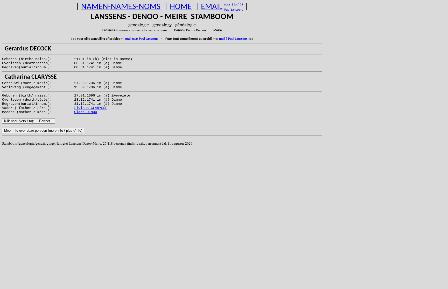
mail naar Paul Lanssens (141, 39)
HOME (181, 7)
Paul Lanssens (233, 9)
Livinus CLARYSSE (90, 108)
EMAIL (211, 7)
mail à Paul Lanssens (233, 39)
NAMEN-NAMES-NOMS (120, 7)
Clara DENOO (85, 112)
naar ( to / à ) (233, 4)
